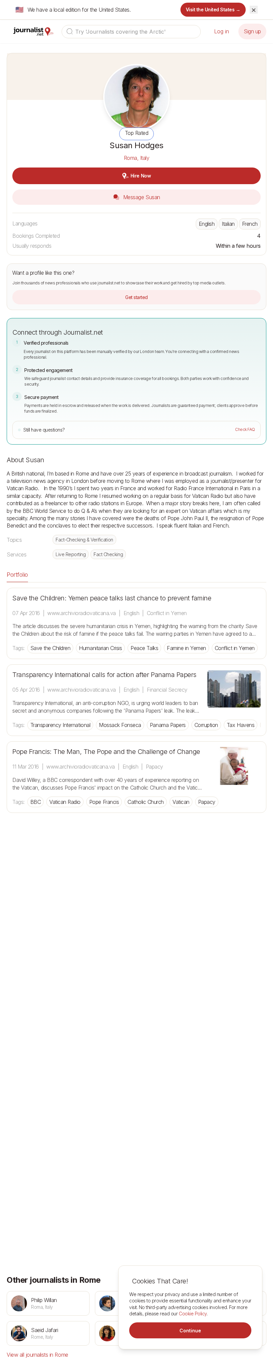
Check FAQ (245, 429)
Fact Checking (108, 554)
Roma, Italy (136, 158)
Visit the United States (213, 9)
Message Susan (141, 197)
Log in (221, 31)
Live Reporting (71, 554)
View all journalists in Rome (37, 1354)
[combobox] (131, 31)
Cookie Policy (193, 1313)
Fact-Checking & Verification (84, 539)
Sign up (252, 31)
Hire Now (141, 175)
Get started (136, 297)
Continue (190, 1330)
